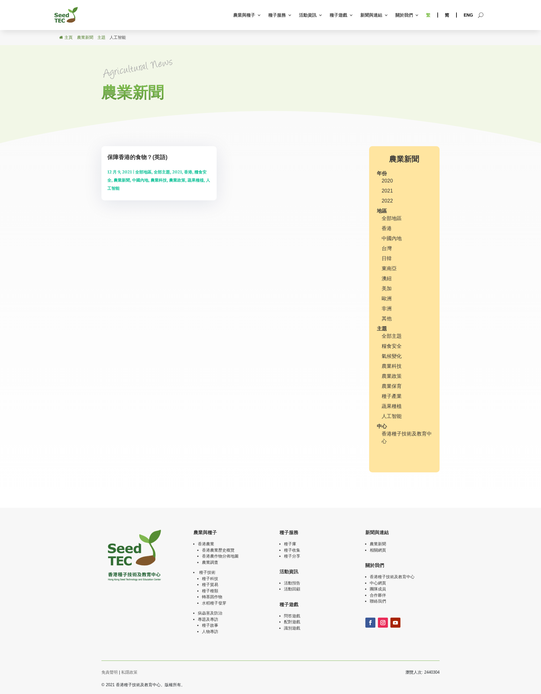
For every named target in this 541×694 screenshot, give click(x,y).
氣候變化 (392, 356)
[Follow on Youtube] (395, 623)
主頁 (68, 37)
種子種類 (210, 591)
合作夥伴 (378, 595)
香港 (188, 172)
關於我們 (404, 15)
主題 (382, 328)
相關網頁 (378, 550)
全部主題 (162, 172)
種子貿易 (210, 584)
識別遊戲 (292, 628)
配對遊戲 (292, 621)
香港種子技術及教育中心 (392, 576)
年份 (382, 173)
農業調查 (210, 562)
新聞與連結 (371, 15)
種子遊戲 (338, 15)
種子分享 (292, 556)
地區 (382, 210)
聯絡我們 (378, 601)
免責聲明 (109, 672)
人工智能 (392, 416)
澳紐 (387, 278)
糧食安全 (392, 346)
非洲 (387, 308)
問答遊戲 (292, 616)
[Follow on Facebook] (370, 623)
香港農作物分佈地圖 (220, 556)
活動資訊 (308, 15)
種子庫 (290, 544)
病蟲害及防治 (210, 613)
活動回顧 (292, 589)
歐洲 (387, 298)
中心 (382, 426)
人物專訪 (210, 631)
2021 (177, 172)
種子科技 (210, 578)
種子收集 (292, 550)
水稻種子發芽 (214, 603)
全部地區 (143, 172)
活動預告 (292, 583)
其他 (387, 318)
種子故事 (210, 625)
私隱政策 (129, 672)
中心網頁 (378, 583)
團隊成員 (378, 589)
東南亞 (389, 268)
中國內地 (140, 180)
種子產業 (392, 396)
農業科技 (159, 180)
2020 (387, 180)
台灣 (387, 248)
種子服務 (277, 15)
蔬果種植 (196, 180)
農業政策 (177, 180)
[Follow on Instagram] (383, 623)
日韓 (387, 258)
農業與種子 (244, 15)
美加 (387, 288)
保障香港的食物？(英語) (137, 157)
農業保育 (392, 386)
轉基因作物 (212, 596)
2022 (387, 200)
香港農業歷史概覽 (218, 550)
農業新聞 (122, 180)
